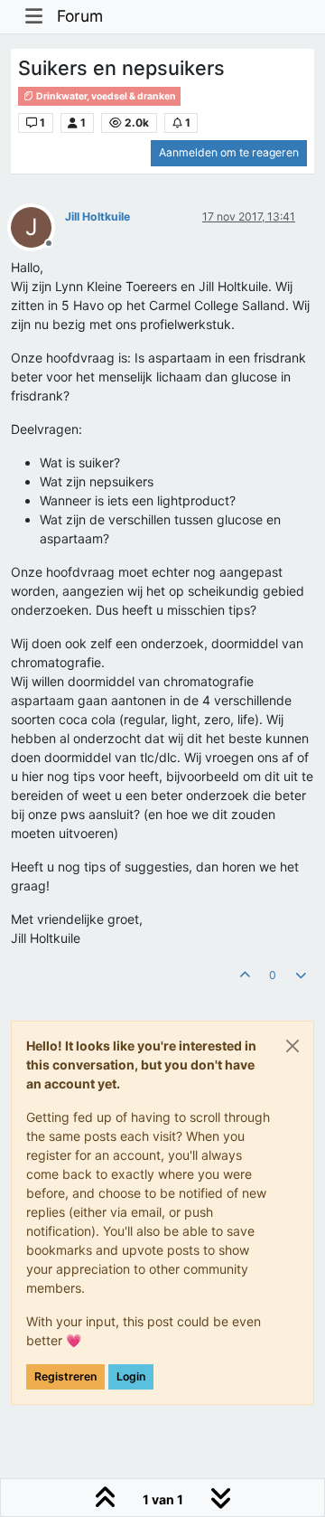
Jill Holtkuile (97, 216)
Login (130, 1376)
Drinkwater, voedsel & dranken (105, 96)
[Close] (292, 1046)
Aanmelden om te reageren (229, 152)
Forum (80, 15)
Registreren (65, 1376)
